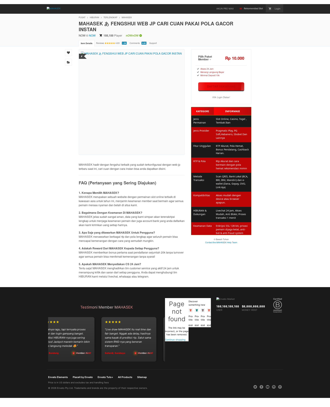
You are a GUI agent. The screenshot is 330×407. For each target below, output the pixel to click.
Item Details (86, 43)
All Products (125, 377)
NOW (92, 35)
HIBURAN (94, 17)
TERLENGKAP (110, 17)
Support (153, 43)
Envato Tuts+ (105, 377)
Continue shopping (175, 339)
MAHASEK (127, 17)
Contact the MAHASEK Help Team (221, 242)
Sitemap (142, 377)
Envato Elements (58, 377)
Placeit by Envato (83, 377)
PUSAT (82, 17)
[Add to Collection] (68, 62)
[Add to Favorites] (68, 52)
